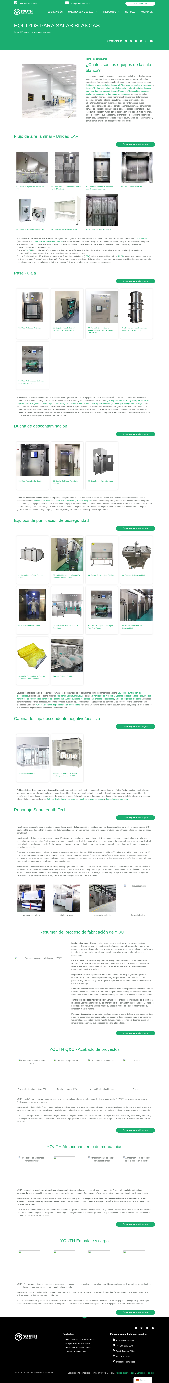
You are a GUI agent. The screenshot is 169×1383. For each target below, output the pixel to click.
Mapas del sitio (123, 1356)
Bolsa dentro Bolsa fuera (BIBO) (69, 696)
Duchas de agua (83, 500)
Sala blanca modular (81, 12)
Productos (109, 12)
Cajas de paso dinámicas (116, 400)
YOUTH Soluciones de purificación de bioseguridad (58, 705)
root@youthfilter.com (80, 3)
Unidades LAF (124, 91)
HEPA (87, 256)
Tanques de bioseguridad (53, 699)
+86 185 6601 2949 (28, 3)
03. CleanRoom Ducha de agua (100, 481)
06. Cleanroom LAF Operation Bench (64, 229)
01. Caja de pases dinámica (29, 328)
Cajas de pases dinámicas (106, 91)
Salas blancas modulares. (117, 799)
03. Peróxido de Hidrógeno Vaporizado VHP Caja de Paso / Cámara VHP (100, 330)
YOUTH (28, 250)
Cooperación (55, 12)
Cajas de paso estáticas (138, 400)
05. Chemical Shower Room (29, 626)
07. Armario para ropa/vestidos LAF (99, 229)
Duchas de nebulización (96, 94)
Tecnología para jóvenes (96, 59)
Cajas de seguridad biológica (131, 403)
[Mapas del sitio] (114, 1355)
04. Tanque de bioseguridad (133, 575)
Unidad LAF (142, 238)
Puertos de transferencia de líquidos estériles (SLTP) (94, 403)
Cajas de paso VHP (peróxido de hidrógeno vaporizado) (129, 85)
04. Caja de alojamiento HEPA (131, 187)
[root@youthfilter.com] (67, 2)
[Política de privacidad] (114, 1361)
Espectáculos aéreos (140, 91)
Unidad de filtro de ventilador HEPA (48, 241)
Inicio (17, 32)
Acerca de (147, 12)
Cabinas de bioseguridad (118, 94)
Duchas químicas (72, 699)
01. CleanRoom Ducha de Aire (30, 481)
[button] (126, 40)
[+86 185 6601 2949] (15, 2)
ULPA (120, 256)
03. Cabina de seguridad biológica (101, 575)
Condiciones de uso (145, 1373)
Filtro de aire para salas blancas (80, 1340)
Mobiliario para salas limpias (78, 1347)
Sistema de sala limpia (75, 1351)
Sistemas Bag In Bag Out (126, 88)
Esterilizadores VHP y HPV (103, 696)
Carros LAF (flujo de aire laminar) (100, 88)
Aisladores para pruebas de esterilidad (97, 699)
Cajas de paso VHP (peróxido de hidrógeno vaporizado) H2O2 (44, 403)
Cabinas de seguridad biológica (129, 696)
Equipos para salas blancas (77, 1343)
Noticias (130, 12)
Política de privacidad (125, 1362)
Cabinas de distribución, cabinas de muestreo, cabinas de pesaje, (75, 799)
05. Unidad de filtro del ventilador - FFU (30, 229)
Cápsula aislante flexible (63, 676)
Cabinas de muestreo (95, 85)
